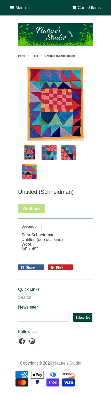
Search (24, 297)
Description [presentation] (29, 226)
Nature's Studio (67, 363)
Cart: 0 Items (89, 7)
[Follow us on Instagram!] (33, 342)
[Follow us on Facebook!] (23, 342)
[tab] (30, 226)
